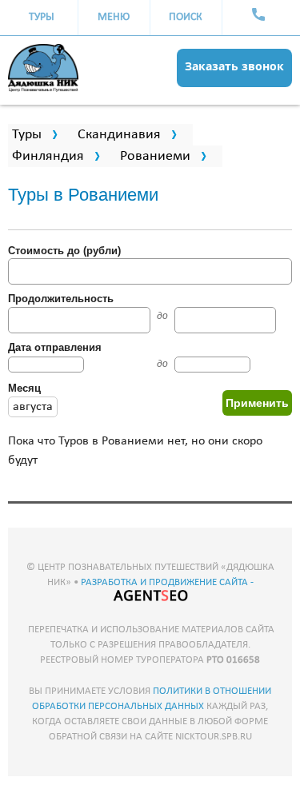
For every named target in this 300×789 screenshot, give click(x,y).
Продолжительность (61, 299)
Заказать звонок (234, 66)
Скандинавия (119, 134)
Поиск (185, 17)
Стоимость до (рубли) (64, 251)
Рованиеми (155, 156)
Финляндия (48, 156)
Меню (114, 17)
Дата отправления (55, 347)
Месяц (24, 388)
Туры (41, 17)
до (162, 315)
